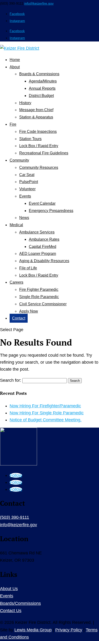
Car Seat (26, 175)
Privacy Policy (68, 629)
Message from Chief (36, 110)
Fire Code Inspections (38, 132)
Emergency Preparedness (51, 211)
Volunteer (27, 189)
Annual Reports (42, 88)
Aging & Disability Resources (44, 261)
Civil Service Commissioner (43, 304)
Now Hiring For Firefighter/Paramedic (45, 405)
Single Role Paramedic (39, 297)
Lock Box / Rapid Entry (38, 146)
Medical (16, 225)
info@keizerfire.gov (18, 524)
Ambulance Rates (44, 239)
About (15, 67)
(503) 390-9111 (14, 517)
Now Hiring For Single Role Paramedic (47, 412)
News (24, 218)
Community (19, 160)
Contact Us (10, 610)
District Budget (41, 96)
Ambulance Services (37, 232)
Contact (18, 318)
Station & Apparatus (36, 117)
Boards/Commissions (20, 603)
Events (25, 196)
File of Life (28, 268)
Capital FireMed (42, 247)
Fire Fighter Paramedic (38, 289)
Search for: (10, 380)
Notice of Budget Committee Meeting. (45, 419)
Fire (13, 124)
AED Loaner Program (37, 254)
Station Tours (30, 139)
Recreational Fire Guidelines (43, 153)
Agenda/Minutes (43, 81)
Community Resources (38, 167)
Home (15, 60)
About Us (9, 588)
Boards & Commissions (39, 74)
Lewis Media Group (33, 629)
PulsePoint (28, 182)
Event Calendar (42, 203)
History (25, 103)
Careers (16, 282)
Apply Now (28, 311)
